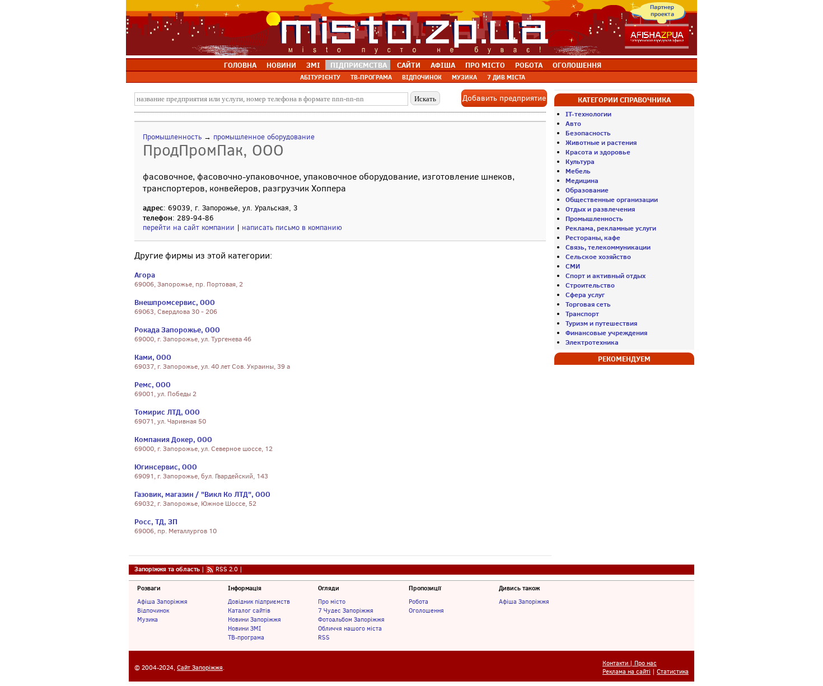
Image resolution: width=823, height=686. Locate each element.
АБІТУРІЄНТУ (320, 77)
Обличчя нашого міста (350, 628)
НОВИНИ (281, 65)
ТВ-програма (246, 637)
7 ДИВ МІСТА (506, 77)
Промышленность (172, 137)
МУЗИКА (464, 77)
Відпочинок (153, 610)
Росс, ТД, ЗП (155, 521)
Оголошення (426, 610)
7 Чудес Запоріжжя (345, 610)
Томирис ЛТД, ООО (167, 412)
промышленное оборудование (264, 137)
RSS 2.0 (227, 569)
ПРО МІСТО (485, 65)
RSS (324, 637)
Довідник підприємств (259, 601)
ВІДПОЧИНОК (422, 77)
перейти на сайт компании (189, 227)
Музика (147, 619)
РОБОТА (529, 65)
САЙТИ (408, 65)
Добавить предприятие (504, 98)
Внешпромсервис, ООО (174, 302)
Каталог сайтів (249, 610)
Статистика (673, 672)
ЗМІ (313, 65)
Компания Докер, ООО (173, 439)
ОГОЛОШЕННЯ (577, 65)
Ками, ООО (152, 357)
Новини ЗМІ (244, 628)
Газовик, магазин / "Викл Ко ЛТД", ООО (202, 494)
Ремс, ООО (152, 384)
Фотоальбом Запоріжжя (351, 619)
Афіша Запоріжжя (162, 601)
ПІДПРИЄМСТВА (358, 65)
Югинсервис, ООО (165, 467)
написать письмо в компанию (292, 227)
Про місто (331, 601)
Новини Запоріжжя (254, 619)
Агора (144, 275)
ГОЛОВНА (240, 65)
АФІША (443, 65)
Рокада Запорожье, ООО (177, 330)
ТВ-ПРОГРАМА (371, 77)
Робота (418, 601)
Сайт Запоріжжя (200, 668)
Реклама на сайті (626, 672)
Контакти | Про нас (629, 663)
